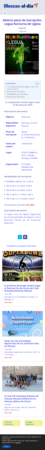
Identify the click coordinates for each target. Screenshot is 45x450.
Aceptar (6, 446)
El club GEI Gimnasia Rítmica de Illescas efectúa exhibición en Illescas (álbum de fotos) (21, 399)
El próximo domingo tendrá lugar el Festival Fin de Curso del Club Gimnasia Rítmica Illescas (22, 288)
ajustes (18, 443)
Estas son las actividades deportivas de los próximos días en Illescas (21, 343)
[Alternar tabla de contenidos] (36, 83)
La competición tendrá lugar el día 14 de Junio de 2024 (23, 88)
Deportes (22, 28)
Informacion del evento (16, 92)
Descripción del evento (16, 97)
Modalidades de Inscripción (17, 94)
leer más (8, 302)
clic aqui (30, 205)
